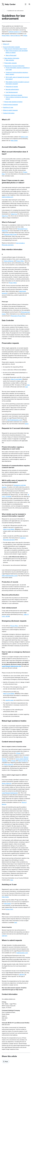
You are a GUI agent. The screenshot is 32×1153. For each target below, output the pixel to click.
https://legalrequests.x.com (9, 575)
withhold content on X (14, 31)
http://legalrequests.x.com (14, 420)
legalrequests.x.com (22, 952)
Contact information (8, 113)
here (28, 385)
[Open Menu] (25, 4)
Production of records (12, 86)
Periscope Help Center (10, 234)
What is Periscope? (11, 55)
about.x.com (24, 136)
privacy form (9, 909)
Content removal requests (10, 104)
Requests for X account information (14, 66)
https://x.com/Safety (9, 529)
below (26, 423)
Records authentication (12, 89)
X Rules (25, 35)
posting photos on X (7, 197)
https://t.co (14, 214)
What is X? (6, 44)
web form (4, 935)
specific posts (9, 700)
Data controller (10, 60)
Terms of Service (15, 35)
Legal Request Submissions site (11, 666)
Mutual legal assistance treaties (13, 101)
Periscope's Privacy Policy (18, 316)
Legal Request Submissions (10, 793)
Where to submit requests (10, 110)
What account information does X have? (15, 49)
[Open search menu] (29, 4)
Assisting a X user (8, 107)
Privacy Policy (6, 35)
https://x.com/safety (16, 379)
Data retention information (11, 58)
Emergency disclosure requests (13, 95)
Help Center (14, 140)
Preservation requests (10, 63)
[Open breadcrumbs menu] (3, 10)
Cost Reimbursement (12, 92)
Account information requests (11, 47)
